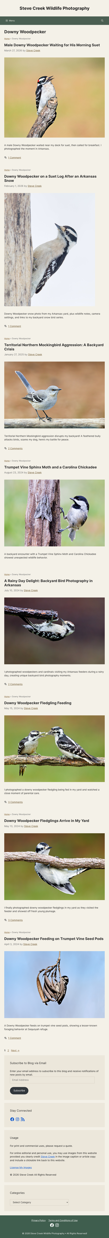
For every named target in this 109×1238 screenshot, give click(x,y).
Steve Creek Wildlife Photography (55, 8)
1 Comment (14, 157)
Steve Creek (48, 1156)
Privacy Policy (39, 1220)
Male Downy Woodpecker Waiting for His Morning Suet (52, 45)
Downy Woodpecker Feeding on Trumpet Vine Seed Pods (53, 939)
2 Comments (15, 448)
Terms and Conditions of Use (63, 1220)
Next (15, 1050)
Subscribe (19, 1090)
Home (7, 38)
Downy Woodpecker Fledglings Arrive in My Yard (46, 821)
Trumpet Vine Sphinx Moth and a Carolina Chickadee (50, 467)
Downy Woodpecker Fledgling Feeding (37, 703)
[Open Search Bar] (102, 20)
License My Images (21, 1167)
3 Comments (15, 802)
